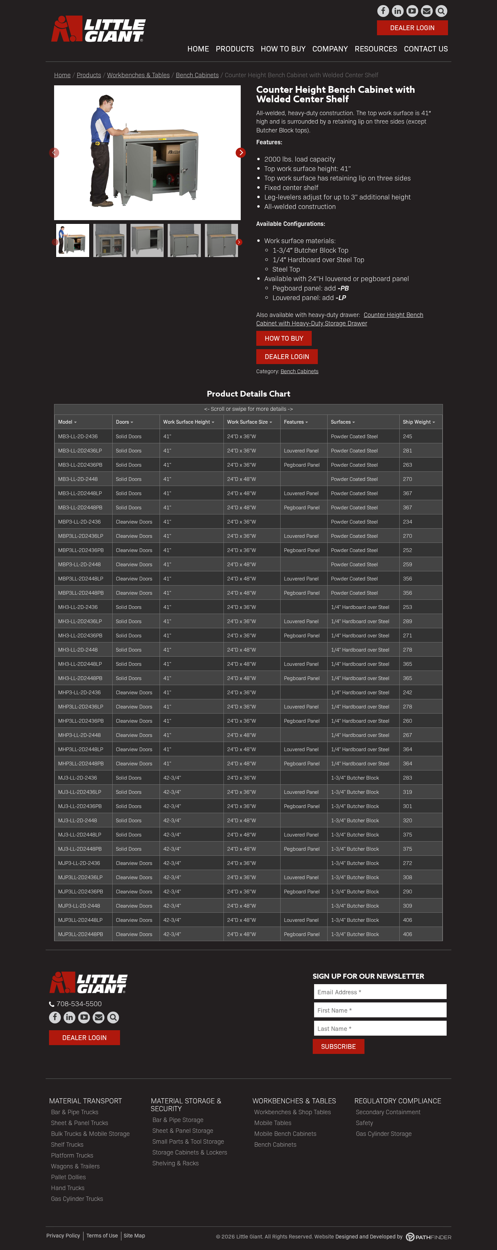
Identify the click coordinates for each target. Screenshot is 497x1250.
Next (239, 242)
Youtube (412, 11)
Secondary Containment (388, 1112)
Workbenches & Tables (138, 74)
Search (441, 11)
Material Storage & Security (186, 1104)
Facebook (383, 11)
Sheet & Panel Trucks (79, 1122)
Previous (55, 242)
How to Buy (284, 337)
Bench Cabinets (197, 74)
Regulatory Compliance (397, 1100)
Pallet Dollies (68, 1177)
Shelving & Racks (175, 1163)
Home (62, 74)
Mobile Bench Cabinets (285, 1133)
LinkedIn (398, 11)
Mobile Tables (272, 1122)
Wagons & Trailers (75, 1166)
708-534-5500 (79, 1003)
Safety (364, 1122)
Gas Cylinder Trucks (77, 1198)
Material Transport (85, 1100)
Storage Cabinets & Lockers (189, 1152)
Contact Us (427, 11)
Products (89, 74)
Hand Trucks (68, 1187)
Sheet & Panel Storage (182, 1130)
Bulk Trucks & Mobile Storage (90, 1133)
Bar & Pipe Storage (178, 1119)
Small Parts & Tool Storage (188, 1141)
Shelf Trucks (67, 1144)
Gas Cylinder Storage (384, 1133)
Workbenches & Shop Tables (292, 1112)
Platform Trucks (72, 1155)
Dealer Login (412, 27)
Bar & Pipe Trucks (74, 1112)
